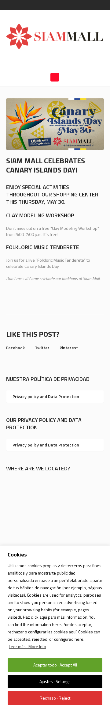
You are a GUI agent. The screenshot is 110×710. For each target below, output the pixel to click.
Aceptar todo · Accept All (55, 665)
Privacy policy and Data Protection (46, 396)
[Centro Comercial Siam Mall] (55, 36)
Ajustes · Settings (55, 681)
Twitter (42, 347)
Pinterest (69, 347)
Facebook (15, 347)
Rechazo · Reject (55, 698)
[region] (55, 627)
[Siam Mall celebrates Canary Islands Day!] (55, 123)
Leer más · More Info (27, 646)
